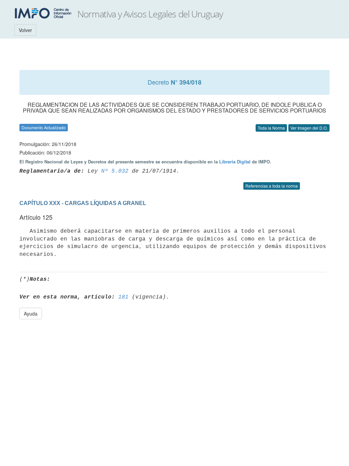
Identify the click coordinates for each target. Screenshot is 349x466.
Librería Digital (235, 161)
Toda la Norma (271, 128)
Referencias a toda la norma (271, 186)
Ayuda (30, 313)
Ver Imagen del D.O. (309, 128)
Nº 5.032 (114, 171)
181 (123, 297)
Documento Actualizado (43, 127)
